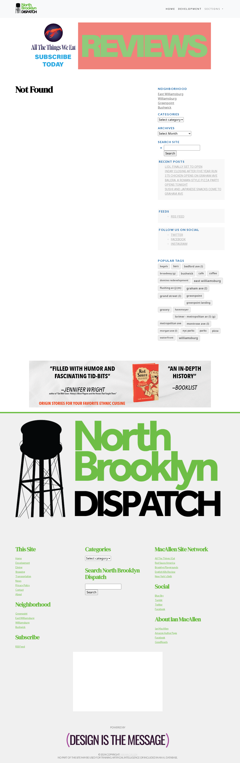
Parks (203, 330)
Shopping (20, 571)
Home (170, 8)
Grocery (165, 309)
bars (176, 266)
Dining (18, 567)
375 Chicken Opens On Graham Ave (191, 176)
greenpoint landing (198, 302)
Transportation (23, 576)
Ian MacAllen (162, 628)
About (18, 594)
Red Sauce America (165, 562)
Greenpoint (166, 103)
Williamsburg (167, 98)
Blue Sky (159, 595)
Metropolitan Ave (170, 323)
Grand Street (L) (170, 296)
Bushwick (164, 107)
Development (190, 8)
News (18, 580)
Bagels (164, 266)
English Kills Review (165, 571)
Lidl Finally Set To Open (183, 167)
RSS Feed (177, 216)
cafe (201, 273)
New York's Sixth (163, 576)
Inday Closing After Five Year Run (191, 171)
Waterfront (166, 337)
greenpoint (194, 296)
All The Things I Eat (165, 558)
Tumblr (159, 600)
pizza (215, 331)
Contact (19, 589)
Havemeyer (182, 309)
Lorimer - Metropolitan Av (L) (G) (195, 316)
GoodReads (161, 642)
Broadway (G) (168, 273)
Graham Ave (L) (197, 288)
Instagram (179, 244)
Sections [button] (213, 8)
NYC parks (188, 330)
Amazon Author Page (166, 633)
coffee (213, 273)
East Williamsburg (170, 94)
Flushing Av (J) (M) (170, 288)
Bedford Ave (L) (193, 266)
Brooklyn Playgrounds (166, 567)
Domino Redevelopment (174, 280)
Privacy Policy (22, 585)
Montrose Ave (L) (198, 323)
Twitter (177, 235)
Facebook (178, 239)
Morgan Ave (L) (168, 330)
